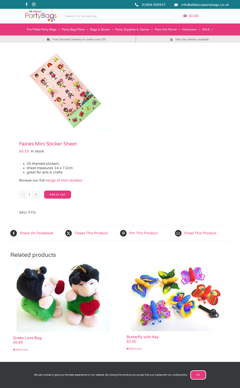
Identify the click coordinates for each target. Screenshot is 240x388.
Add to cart (58, 194)
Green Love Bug (27, 338)
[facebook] (26, 4)
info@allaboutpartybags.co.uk (205, 5)
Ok (198, 374)
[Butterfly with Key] (177, 296)
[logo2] (41, 11)
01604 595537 (154, 5)
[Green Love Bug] (63, 297)
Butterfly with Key (143, 337)
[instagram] (33, 4)
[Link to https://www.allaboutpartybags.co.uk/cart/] (185, 15)
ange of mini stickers (64, 180)
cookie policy (179, 374)
